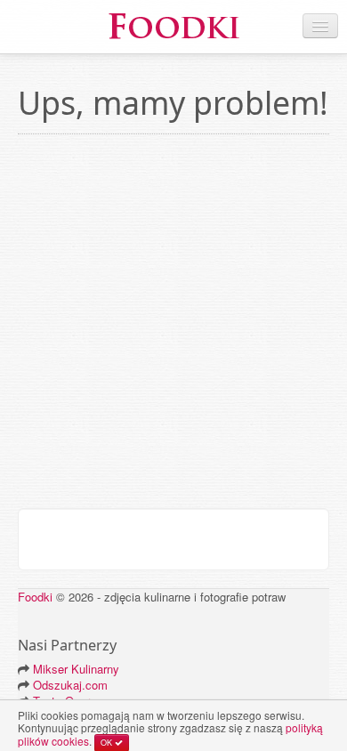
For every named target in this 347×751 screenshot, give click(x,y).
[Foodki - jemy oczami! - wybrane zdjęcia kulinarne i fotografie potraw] (173, 24)
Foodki (35, 596)
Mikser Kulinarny (76, 668)
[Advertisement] (173, 325)
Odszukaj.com (70, 684)
